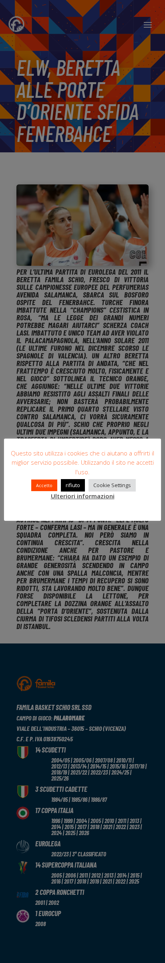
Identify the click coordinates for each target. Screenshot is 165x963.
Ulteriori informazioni (83, 496)
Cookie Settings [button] (112, 485)
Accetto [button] (44, 485)
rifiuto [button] (73, 485)
